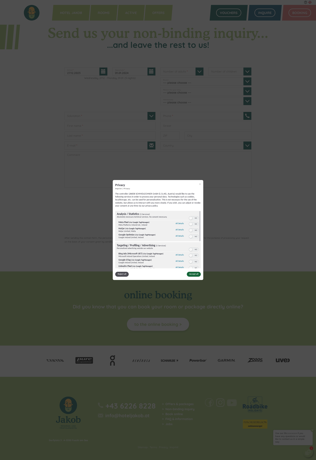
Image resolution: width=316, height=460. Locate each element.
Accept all (193, 274)
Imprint (118, 189)
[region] (158, 239)
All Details (180, 223)
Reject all (122, 274)
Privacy (127, 189)
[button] (190, 218)
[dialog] (158, 230)
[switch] (193, 218)
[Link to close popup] (200, 184)
